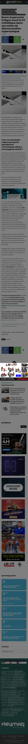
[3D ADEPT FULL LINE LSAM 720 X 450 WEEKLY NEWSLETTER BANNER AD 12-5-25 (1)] (14, 380)
